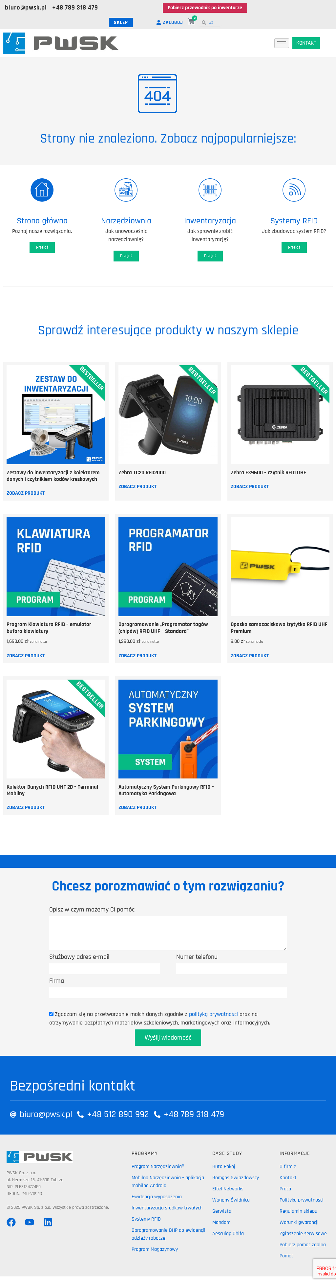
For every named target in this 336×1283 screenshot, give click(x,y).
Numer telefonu (197, 957)
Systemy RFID (294, 220)
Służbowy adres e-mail (79, 957)
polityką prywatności (213, 1014)
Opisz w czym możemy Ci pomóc (92, 909)
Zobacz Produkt (26, 493)
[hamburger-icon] (281, 43)
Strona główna (42, 220)
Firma (56, 981)
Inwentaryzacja (210, 220)
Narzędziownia (126, 220)
